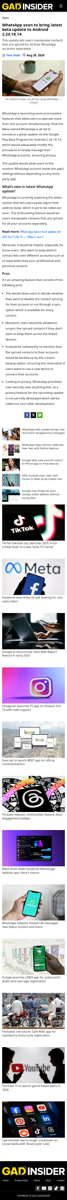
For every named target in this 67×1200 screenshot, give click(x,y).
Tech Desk (13, 55)
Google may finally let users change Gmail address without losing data (40, 494)
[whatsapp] (40, 415)
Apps (5, 18)
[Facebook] (38, 1188)
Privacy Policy (21, 1180)
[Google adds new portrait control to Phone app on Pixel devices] (11, 470)
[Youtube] (44, 1188)
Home (6, 1180)
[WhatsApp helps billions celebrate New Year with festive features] (11, 455)
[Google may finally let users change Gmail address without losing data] (11, 501)
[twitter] (33, 415)
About (37, 1180)
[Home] (27, 6)
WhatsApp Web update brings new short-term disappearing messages (43, 431)
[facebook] (27, 415)
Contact (60, 1180)
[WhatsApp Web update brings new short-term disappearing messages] (11, 439)
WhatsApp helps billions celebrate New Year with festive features (42, 446)
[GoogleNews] (62, 1188)
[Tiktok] (56, 1188)
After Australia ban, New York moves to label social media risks (42, 477)
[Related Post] (33, 539)
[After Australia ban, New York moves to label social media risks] (11, 485)
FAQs (48, 1180)
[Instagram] (50, 1188)
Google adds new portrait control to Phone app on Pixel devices (42, 461)
